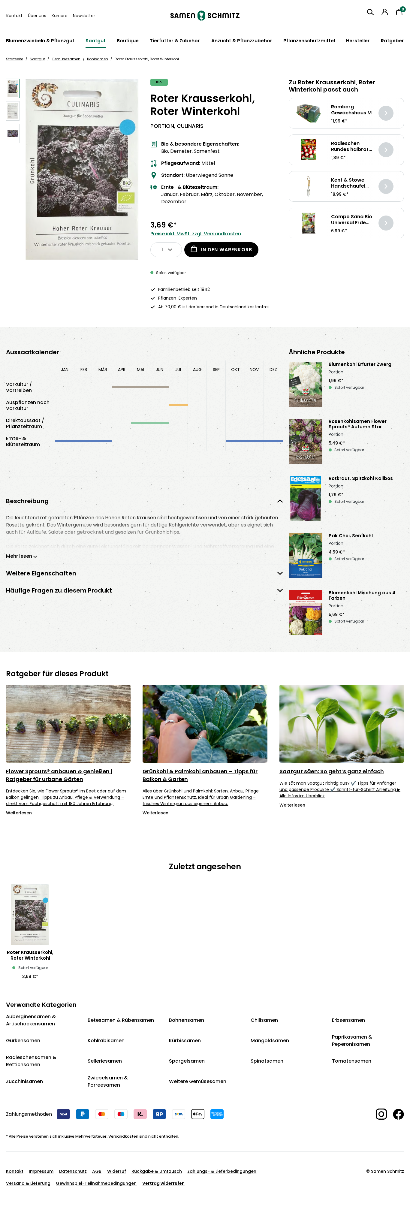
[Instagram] (378, 1114)
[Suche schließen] (365, 23)
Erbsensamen (348, 1020)
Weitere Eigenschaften (41, 573)
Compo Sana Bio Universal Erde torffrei (351, 220)
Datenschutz (73, 1171)
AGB (96, 1171)
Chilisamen (264, 1020)
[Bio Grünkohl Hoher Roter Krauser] (82, 169)
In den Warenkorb (226, 249)
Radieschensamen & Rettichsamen (31, 1061)
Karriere (60, 16)
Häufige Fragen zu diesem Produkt (59, 590)
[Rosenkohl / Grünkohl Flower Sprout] (306, 441)
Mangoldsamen (270, 1040)
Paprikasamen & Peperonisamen (352, 1040)
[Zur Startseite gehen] (205, 15)
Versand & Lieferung (28, 1183)
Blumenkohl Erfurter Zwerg (360, 364)
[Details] (385, 113)
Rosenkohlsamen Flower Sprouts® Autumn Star (358, 424)
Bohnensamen (186, 1020)
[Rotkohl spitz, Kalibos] (306, 498)
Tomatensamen (351, 1061)
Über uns (37, 16)
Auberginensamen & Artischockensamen (31, 1020)
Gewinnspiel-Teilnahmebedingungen (96, 1183)
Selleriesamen (105, 1061)
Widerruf (116, 1171)
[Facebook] (395, 1114)
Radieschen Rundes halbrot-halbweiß (351, 146)
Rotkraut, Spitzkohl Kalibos (361, 478)
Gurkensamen (23, 1040)
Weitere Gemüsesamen (197, 1081)
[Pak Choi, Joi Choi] (306, 555)
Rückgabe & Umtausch (156, 1171)
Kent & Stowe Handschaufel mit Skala (348, 183)
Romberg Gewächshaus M (351, 110)
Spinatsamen (267, 1061)
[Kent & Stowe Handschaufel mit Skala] (308, 186)
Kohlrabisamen (106, 1040)
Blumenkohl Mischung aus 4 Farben (362, 595)
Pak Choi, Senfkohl (351, 536)
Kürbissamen (185, 1040)
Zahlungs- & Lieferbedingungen (221, 1171)
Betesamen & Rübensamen (121, 1020)
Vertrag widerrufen (163, 1183)
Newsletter (84, 16)
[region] (72, 169)
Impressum (41, 1171)
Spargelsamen (187, 1061)
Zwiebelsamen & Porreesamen (108, 1081)
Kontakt (14, 16)
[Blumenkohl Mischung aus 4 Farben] (306, 612)
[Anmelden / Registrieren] (385, 12)
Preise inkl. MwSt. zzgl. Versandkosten (195, 233)
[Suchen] (370, 12)
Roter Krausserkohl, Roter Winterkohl (30, 955)
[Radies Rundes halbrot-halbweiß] (308, 150)
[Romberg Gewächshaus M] (308, 113)
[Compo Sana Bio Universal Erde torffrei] (308, 223)
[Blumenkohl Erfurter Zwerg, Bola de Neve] (306, 384)
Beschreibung (27, 501)
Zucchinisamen (24, 1081)
